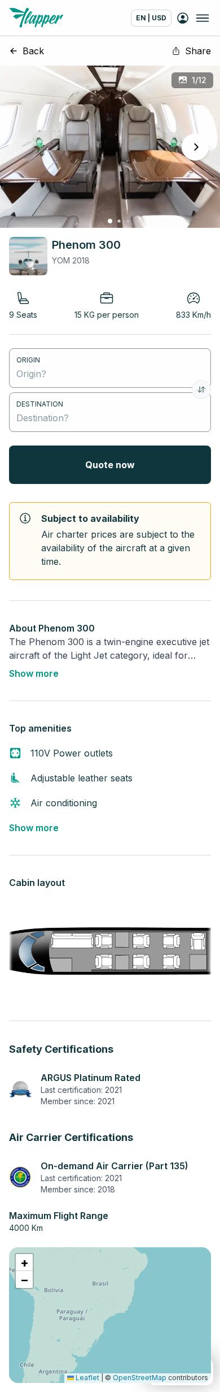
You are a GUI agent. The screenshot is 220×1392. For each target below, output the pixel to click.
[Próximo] (195, 147)
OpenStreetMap (139, 1377)
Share (198, 51)
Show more (34, 673)
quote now (110, 464)
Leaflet (86, 1377)
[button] (24, 1262)
